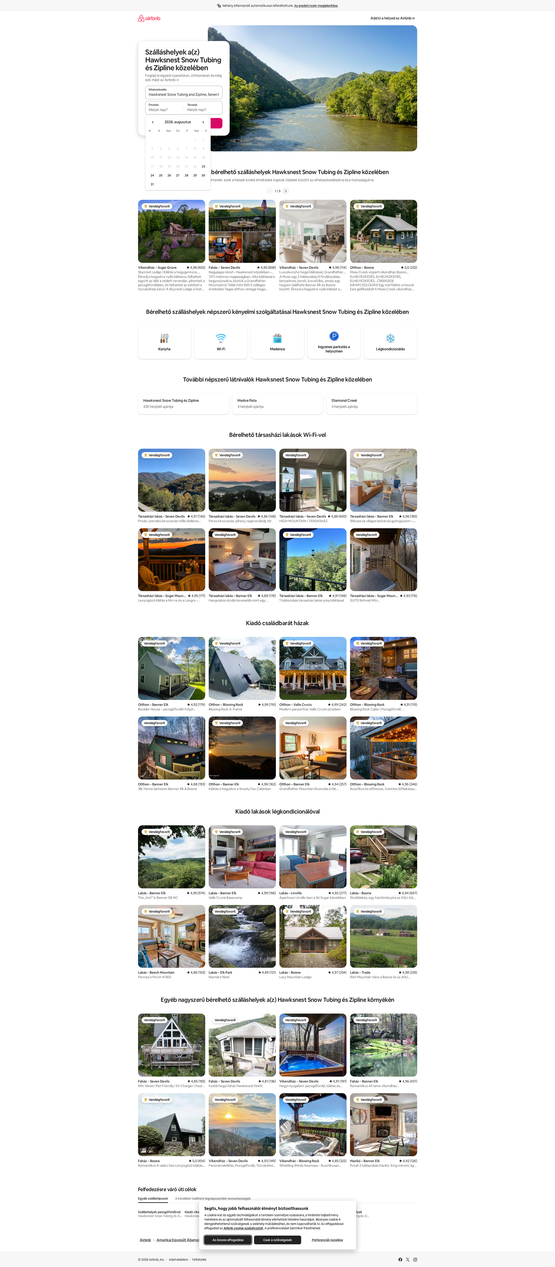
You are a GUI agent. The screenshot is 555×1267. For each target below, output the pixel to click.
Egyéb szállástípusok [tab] (153, 1198)
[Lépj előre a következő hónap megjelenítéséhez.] (203, 122)
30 (203, 175)
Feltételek (199, 1260)
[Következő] (285, 191)
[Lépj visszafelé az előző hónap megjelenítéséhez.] (153, 122)
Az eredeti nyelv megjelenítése (316, 6)
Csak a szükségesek (277, 1240)
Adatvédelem (178, 1260)
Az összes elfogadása (227, 1240)
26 (169, 175)
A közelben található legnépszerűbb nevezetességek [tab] (213, 1198)
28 (186, 175)
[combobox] (184, 94)
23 (203, 166)
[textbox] (164, 109)
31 (152, 184)
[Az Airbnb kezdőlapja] (149, 18)
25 (160, 175)
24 (152, 175)
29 (195, 175)
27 (177, 175)
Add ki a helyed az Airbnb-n (393, 18)
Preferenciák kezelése (327, 1240)
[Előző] (269, 191)
